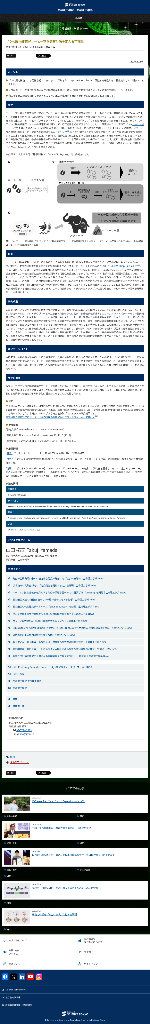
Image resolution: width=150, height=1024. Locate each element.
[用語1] (9, 453)
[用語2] (9, 458)
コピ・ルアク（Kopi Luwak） (122, 265)
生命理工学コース (19, 762)
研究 (15, 699)
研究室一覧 (18, 706)
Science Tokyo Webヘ (16, 989)
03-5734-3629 (24, 730)
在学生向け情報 (13, 997)
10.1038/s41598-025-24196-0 (22, 529)
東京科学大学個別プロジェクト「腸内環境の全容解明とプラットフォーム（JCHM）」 (50, 417)
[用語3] (9, 468)
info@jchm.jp (27, 733)
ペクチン (62, 131)
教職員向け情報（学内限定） (19, 1004)
